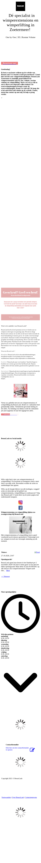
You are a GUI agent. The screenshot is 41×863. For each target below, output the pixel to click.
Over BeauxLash (18, 797)
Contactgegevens (31, 797)
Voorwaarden (6, 797)
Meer (8, 570)
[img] (20, 5)
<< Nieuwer (5, 576)
